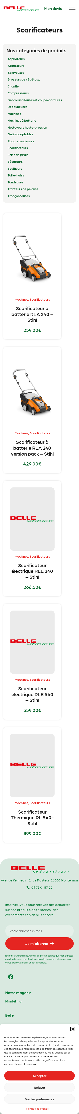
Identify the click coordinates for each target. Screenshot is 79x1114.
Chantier (14, 86)
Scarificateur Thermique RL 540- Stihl (32, 817)
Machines (14, 114)
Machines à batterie (22, 120)
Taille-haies (16, 175)
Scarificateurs (18, 148)
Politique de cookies (37, 1108)
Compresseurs (18, 93)
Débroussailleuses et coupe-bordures (35, 100)
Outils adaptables (20, 134)
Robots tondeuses (21, 141)
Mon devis (53, 8)
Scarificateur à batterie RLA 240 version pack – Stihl (32, 447)
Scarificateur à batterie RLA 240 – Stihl (32, 314)
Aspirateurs (16, 59)
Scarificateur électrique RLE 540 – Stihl (32, 694)
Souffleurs (15, 168)
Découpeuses (17, 107)
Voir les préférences (39, 1099)
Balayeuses (16, 72)
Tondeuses (15, 182)
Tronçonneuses (19, 196)
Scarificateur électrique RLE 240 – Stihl (32, 571)
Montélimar (14, 1001)
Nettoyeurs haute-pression (27, 127)
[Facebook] (10, 977)
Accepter (40, 1076)
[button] (73, 1029)
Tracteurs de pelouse (23, 189)
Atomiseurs (16, 65)
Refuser (39, 1087)
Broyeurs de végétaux (24, 79)
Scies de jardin (18, 155)
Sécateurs (15, 161)
